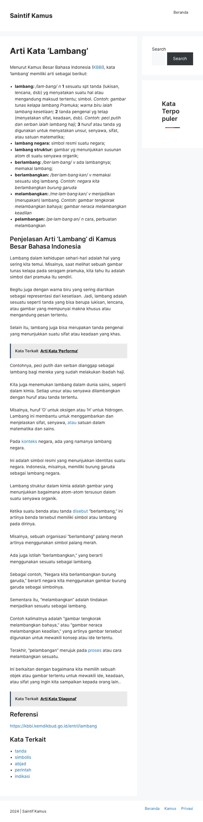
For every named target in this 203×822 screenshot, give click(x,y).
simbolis (23, 757)
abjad (20, 763)
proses (95, 650)
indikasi (22, 776)
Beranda (181, 12)
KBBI (97, 67)
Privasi (187, 808)
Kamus (170, 808)
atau (73, 422)
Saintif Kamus (31, 15)
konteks (30, 441)
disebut (81, 511)
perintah (23, 769)
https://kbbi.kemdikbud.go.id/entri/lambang (53, 725)
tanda (20, 751)
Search (159, 49)
